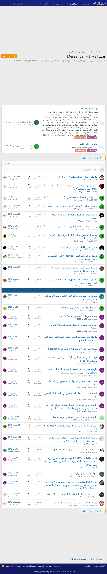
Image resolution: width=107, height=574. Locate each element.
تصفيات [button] (8, 163)
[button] (67, 3)
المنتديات (74, 3)
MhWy (94, 452)
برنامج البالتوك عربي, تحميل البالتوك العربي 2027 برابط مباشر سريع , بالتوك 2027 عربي (73, 439)
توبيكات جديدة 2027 (88, 108)
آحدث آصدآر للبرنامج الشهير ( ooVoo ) (78, 307)
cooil (10, 269)
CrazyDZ (93, 497)
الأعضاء (46, 3)
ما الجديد (59, 3)
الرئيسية (86, 3)
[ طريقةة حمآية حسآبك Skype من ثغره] (77, 226)
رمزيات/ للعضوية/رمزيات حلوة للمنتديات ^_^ (75, 502)
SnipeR (94, 467)
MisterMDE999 (91, 229)
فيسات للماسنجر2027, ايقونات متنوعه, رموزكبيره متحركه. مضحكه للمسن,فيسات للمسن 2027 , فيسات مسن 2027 (70, 461)
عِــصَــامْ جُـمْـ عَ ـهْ (14, 237)
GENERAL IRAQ (91, 274)
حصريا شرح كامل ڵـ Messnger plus (79, 247)
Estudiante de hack (89, 179)
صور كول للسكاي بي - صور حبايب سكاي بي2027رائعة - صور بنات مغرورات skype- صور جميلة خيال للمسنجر (70, 483)
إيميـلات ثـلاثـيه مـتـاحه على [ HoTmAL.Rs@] (75, 449)
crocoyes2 (12, 309)
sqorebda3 (98, 566)
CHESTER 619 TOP (90, 420)
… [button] (93, 158)
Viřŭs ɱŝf (11, 281)
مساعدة (18, 566)
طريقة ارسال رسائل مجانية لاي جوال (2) (77, 176)
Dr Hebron (93, 432)
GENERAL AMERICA (89, 505)
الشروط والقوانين (45, 566)
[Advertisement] (53, 27)
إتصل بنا (57, 566)
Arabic (88, 566)
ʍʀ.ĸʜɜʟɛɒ (93, 191)
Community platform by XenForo (53, 572)
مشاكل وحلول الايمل (88, 143)
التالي (84, 158)
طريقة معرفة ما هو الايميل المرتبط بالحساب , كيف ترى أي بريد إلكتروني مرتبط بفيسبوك (72, 371)
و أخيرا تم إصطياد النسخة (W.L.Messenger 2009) (72, 494)
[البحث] (4, 3)
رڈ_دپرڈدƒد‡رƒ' (92, 220)
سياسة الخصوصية (29, 566)
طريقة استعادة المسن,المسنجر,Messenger (75, 417)
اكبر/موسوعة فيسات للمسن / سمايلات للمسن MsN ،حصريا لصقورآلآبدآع (74, 187)
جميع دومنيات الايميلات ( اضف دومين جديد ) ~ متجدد (71, 206)
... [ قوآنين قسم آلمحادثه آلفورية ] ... (79, 197)
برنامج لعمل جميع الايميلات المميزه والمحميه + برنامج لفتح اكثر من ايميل (74, 269)
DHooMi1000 (92, 200)
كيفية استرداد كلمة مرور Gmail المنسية (78, 316)
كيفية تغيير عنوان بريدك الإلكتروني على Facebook (72, 348)
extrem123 (12, 228)
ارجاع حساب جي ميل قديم (84, 473)
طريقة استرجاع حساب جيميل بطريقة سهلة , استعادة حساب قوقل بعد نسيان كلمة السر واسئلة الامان (71, 406)
